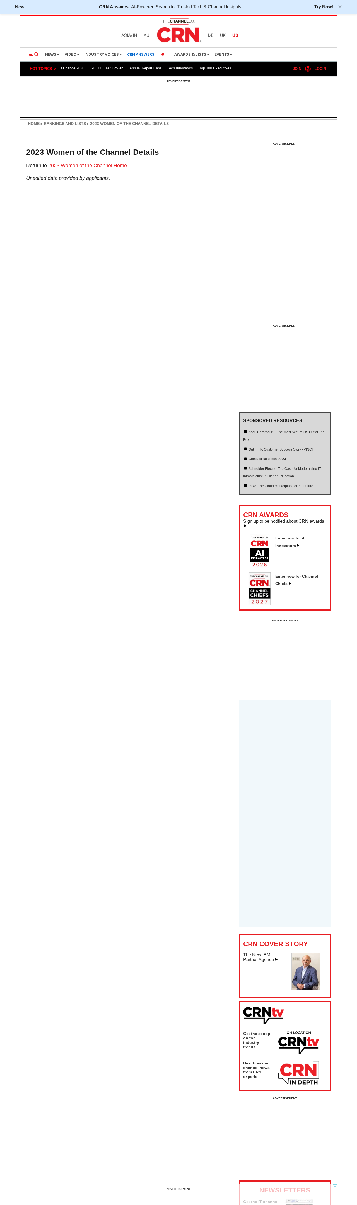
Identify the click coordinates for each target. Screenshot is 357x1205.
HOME (34, 123)
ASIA (126, 35)
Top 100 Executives (215, 68)
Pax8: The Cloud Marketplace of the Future (281, 486)
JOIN (297, 69)
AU (146, 35)
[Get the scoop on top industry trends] (298, 1043)
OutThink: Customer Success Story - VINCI (281, 449)
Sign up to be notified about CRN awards (283, 521)
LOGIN (320, 69)
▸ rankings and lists (63, 123)
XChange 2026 (72, 68)
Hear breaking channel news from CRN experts (256, 1070)
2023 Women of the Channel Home (87, 165)
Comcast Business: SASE (268, 459)
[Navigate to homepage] (178, 43)
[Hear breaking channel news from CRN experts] (298, 1073)
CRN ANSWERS (141, 54)
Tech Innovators (180, 68)
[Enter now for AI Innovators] (262, 566)
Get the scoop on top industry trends (256, 1040)
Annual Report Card (145, 68)
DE (210, 35)
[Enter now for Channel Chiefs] (262, 603)
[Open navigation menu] (33, 54)
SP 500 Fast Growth (106, 68)
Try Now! (323, 6)
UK (223, 35)
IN (135, 35)
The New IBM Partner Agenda (258, 957)
